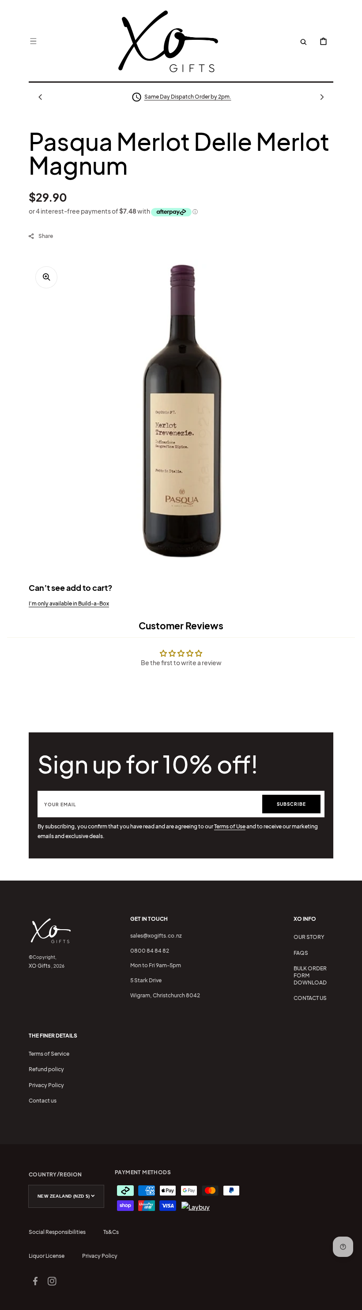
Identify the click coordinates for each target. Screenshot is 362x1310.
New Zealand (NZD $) (64, 1196)
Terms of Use (229, 826)
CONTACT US (310, 998)
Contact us (43, 1100)
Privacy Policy (46, 1085)
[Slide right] (321, 96)
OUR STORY (309, 937)
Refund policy (46, 1069)
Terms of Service (49, 1053)
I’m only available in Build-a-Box (69, 603)
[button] (33, 41)
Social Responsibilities (57, 1232)
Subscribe (291, 804)
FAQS (301, 953)
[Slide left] (40, 96)
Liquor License (46, 1256)
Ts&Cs (111, 1232)
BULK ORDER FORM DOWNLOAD (310, 975)
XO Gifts (39, 965)
